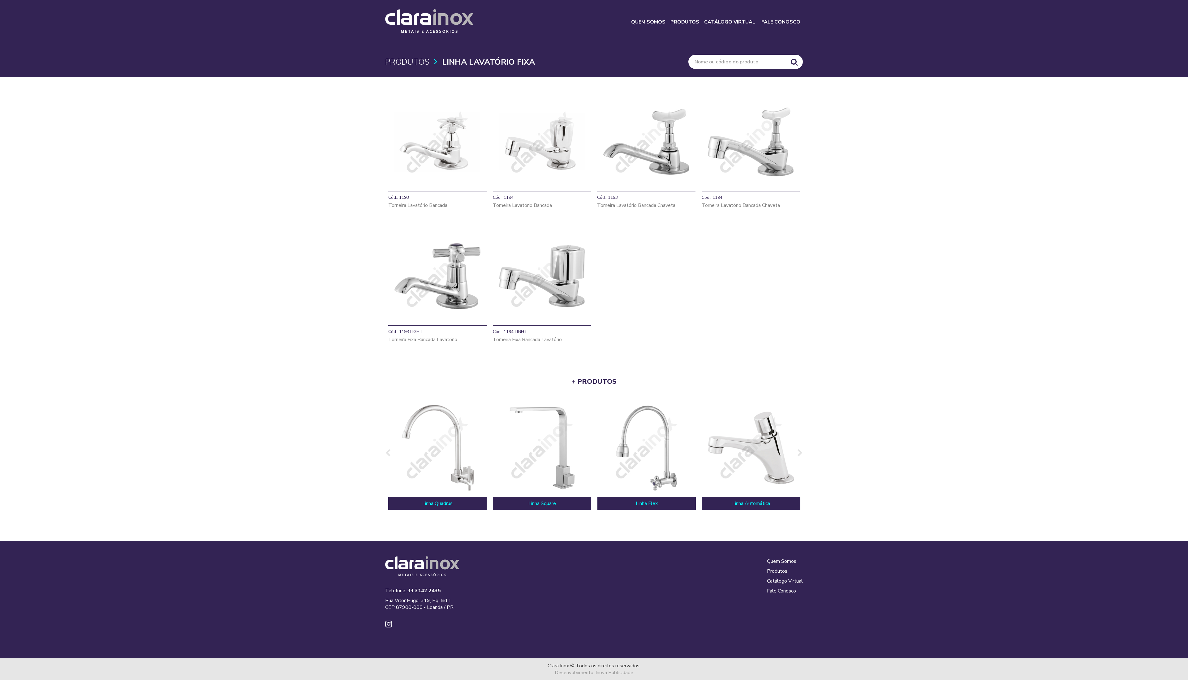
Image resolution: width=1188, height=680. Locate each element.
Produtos (777, 571)
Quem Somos (781, 561)
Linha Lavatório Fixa (488, 62)
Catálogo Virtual (785, 581)
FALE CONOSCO (780, 22)
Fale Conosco (781, 591)
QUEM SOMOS (648, 22)
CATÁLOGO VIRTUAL (729, 22)
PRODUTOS (684, 22)
